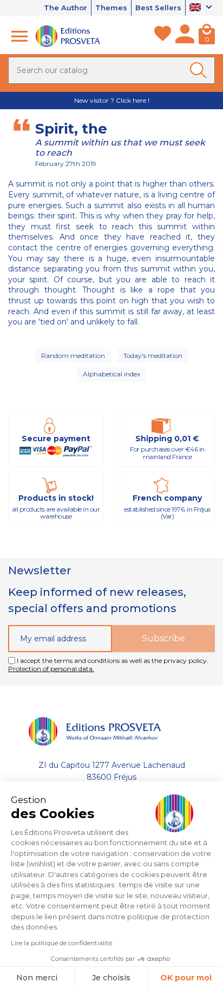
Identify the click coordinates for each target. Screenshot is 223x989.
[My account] (184, 36)
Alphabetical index (111, 374)
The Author (65, 7)
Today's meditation (152, 355)
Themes (111, 7)
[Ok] (200, 70)
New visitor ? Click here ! (111, 100)
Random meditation (73, 355)
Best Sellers (158, 7)
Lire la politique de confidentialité (61, 943)
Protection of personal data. (51, 669)
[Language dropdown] (202, 8)
